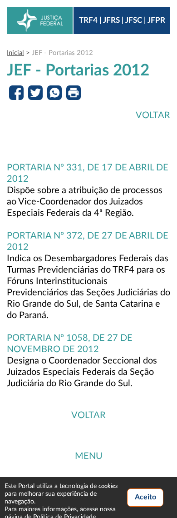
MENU (89, 456)
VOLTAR (153, 115)
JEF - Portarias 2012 (62, 53)
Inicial (15, 53)
